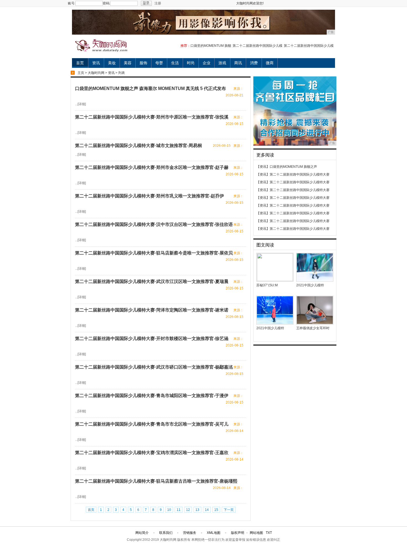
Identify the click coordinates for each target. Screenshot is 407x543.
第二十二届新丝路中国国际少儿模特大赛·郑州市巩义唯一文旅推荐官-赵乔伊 (149, 196)
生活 (175, 63)
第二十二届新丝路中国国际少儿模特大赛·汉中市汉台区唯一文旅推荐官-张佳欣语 (154, 224)
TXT (269, 533)
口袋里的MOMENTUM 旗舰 (210, 46)
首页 (80, 63)
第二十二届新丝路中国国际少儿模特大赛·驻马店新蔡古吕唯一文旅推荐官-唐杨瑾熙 (156, 481)
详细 (81, 104)
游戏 (222, 63)
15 (216, 510)
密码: (106, 3)
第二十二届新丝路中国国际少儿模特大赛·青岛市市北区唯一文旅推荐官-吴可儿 (151, 424)
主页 (81, 73)
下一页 (229, 510)
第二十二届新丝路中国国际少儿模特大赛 (299, 174)
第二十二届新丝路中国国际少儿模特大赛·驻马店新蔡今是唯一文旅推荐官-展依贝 (154, 253)
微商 (270, 63)
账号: (71, 3)
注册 (157, 3)
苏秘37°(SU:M (267, 285)
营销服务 (189, 533)
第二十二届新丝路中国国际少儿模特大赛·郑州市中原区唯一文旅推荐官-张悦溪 (151, 117)
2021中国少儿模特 (310, 285)
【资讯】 (263, 167)
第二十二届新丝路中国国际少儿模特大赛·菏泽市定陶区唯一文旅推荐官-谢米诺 (151, 310)
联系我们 (165, 533)
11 (179, 510)
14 (207, 510)
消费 (254, 63)
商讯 (238, 63)
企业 (206, 63)
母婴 (159, 63)
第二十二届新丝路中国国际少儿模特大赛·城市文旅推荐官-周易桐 (138, 145)
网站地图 (256, 533)
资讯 (96, 63)
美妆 (112, 63)
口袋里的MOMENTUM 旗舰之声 (293, 167)
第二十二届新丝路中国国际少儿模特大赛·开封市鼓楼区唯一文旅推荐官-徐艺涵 (151, 338)
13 (197, 510)
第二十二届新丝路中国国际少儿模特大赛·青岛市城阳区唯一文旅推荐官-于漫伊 (151, 395)
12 (188, 510)
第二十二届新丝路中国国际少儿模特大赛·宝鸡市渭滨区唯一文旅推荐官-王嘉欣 (151, 452)
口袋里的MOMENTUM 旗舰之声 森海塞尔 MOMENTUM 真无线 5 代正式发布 (150, 88)
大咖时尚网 (96, 73)
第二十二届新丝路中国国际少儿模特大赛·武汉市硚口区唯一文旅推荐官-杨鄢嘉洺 (154, 367)
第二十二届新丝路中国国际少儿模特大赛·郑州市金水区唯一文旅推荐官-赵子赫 (151, 167)
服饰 (143, 63)
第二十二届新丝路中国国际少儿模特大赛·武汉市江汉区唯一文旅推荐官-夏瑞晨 (151, 281)
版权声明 (237, 533)
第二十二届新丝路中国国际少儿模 (257, 46)
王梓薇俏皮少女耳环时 (312, 328)
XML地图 (213, 533)
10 (169, 510)
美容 (128, 63)
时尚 (191, 63)
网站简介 (142, 533)
